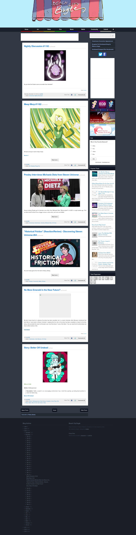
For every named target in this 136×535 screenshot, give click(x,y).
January (27, 524)
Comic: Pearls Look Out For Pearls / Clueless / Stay (105, 263)
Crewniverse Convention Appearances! (102, 41)
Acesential (83, 435)
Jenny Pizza (54, 401)
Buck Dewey (43, 401)
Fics (60, 29)
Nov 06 (28, 494)
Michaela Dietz (48, 223)
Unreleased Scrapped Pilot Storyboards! (103, 49)
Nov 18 (28, 458)
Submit (106, 29)
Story (44, 402)
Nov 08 (28, 490)
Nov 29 (28, 438)
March (27, 520)
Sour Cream (40, 402)
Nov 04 (28, 498)
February (28, 523)
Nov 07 (28, 492)
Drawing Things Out (35, 166)
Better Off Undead (29, 396)
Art (38, 29)
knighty (87, 429)
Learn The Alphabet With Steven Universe (105, 233)
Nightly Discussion (39, 95)
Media (83, 29)
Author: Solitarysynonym (34, 401)
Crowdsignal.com (106, 162)
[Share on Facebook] (71, 94)
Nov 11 (28, 472)
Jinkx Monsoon (38, 339)
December (28, 432)
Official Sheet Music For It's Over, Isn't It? (103, 183)
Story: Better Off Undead (36, 347)
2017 (25, 527)
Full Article (27, 329)
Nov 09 (28, 488)
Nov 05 (28, 496)
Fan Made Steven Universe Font (105, 214)
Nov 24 (28, 446)
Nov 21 (28, 452)
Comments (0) (81, 165)
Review (43, 281)
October (27, 506)
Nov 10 (28, 474)
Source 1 (26, 155)
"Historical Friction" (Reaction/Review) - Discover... (37, 482)
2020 (25, 426)
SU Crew (54, 223)
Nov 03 (28, 500)
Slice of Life (34, 402)
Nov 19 (28, 456)
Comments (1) (81, 338)
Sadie (29, 402)
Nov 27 (28, 440)
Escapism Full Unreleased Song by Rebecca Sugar (105, 204)
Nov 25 (28, 444)
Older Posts (84, 410)
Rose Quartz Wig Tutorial (98, 225)
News (49, 29)
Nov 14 (28, 466)
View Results (98, 162)
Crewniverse (37, 223)
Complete (48, 401)
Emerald (85, 90)
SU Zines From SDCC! (104, 252)
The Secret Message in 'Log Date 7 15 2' (106, 192)
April (27, 519)
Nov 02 (28, 502)
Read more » (55, 160)
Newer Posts (25, 410)
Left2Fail (90, 435)
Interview (43, 223)
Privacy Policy (72, 433)
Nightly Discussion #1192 (36, 46)
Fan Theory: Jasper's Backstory (104, 242)
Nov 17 (28, 460)
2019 (25, 428)
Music (72, 29)
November (28, 434)
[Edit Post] (44, 94)
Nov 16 (28, 462)
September (28, 508)
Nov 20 (28, 454)
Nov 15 (28, 464)
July (26, 512)
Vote (94, 159)
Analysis (31, 281)
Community (94, 29)
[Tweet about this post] (75, 94)
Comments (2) (81, 94)
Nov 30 (28, 436)
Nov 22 (28, 450)
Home (26, 29)
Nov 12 (28, 470)
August (27, 510)
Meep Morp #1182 (32, 104)
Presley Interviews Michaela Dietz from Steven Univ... (38, 480)
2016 (25, 529)
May (26, 516)
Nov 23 (28, 448)
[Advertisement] (49, 37)
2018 (25, 430)
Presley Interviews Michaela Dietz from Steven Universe (51, 174)
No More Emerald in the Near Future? (42, 289)
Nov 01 (28, 504)
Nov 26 (28, 442)
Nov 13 (28, 468)
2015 (25, 531)
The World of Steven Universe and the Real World (106, 172)
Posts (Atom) (31, 414)
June (27, 514)
